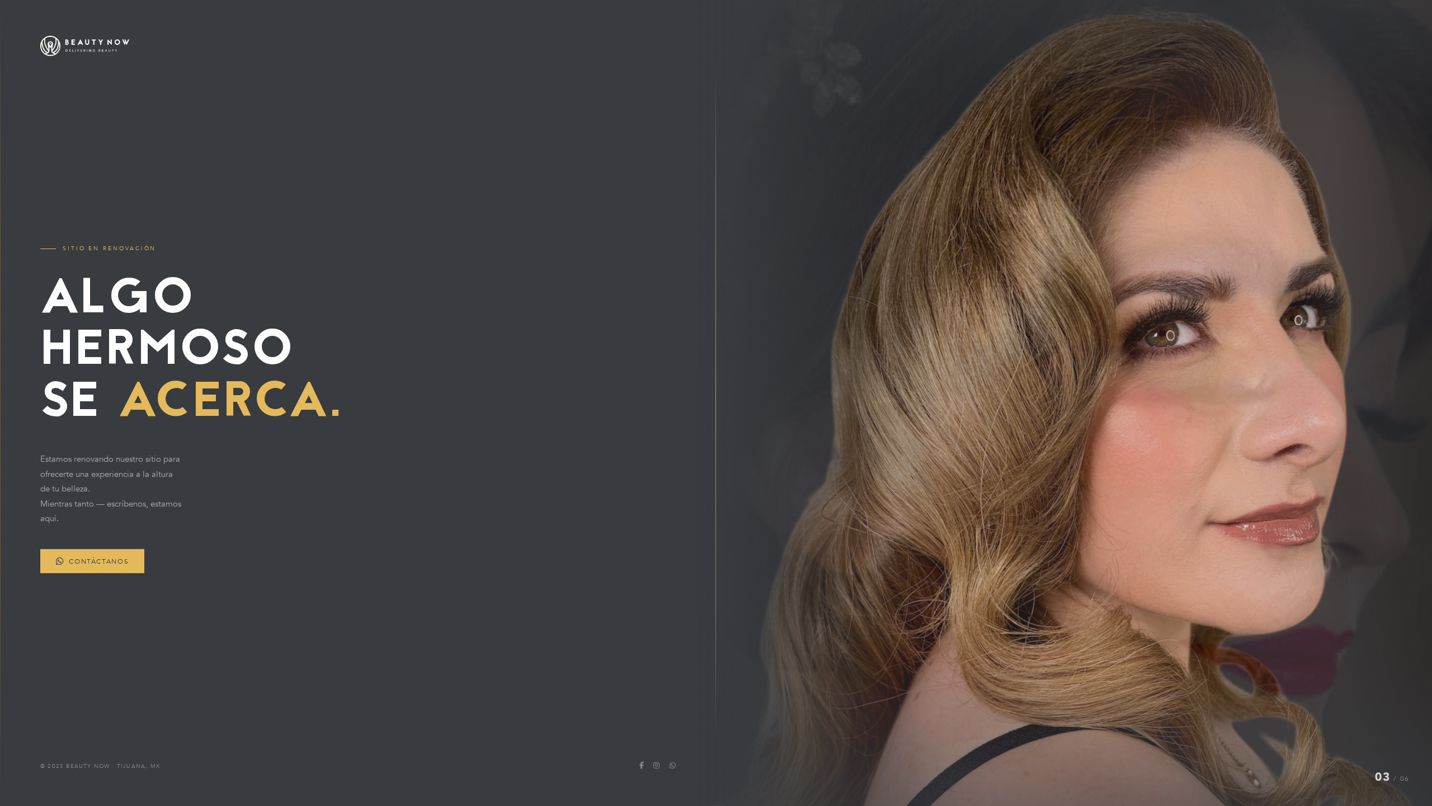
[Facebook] (641, 766)
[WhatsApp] (673, 766)
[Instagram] (656, 766)
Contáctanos (99, 561)
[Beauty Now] (358, 46)
